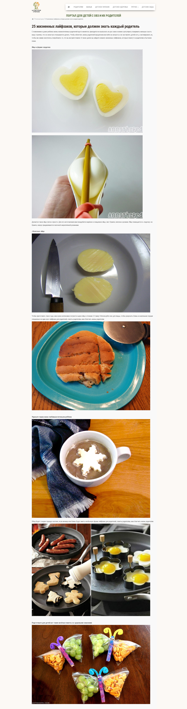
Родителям (78, 7)
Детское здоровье (120, 7)
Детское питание (102, 7)
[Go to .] (32, 19)
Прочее (134, 7)
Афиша (89, 7)
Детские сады (148, 7)
